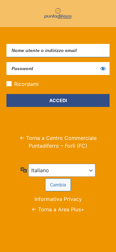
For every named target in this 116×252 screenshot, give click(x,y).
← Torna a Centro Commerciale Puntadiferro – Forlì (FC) (58, 142)
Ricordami (26, 84)
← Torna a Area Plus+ (58, 209)
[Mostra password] (103, 68)
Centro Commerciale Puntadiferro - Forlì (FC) (58, 13)
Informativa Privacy (58, 199)
